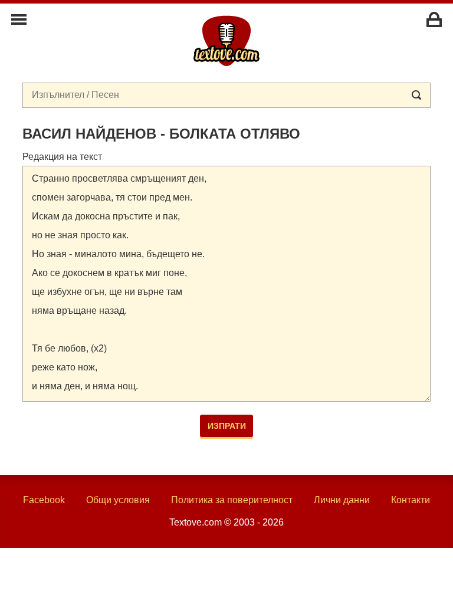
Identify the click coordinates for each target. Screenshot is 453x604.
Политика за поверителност (232, 500)
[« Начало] (226, 40)
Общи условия (118, 500)
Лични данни (342, 500)
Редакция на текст (62, 157)
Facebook (44, 500)
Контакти (410, 500)
